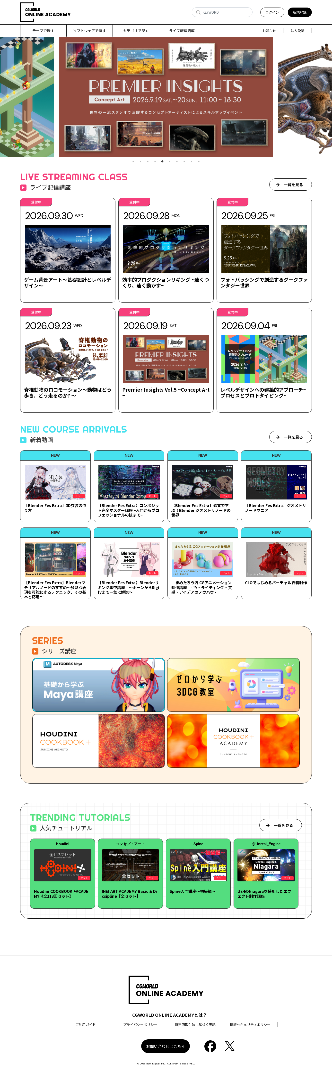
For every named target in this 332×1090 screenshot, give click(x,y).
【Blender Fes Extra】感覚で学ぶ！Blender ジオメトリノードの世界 (201, 509)
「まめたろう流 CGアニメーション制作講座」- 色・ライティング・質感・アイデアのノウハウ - (201, 587)
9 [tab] (191, 161)
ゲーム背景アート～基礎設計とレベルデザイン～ (67, 282)
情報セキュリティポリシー (250, 1024)
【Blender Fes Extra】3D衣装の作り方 (55, 507)
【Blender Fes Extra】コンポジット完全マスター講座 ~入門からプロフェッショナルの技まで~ (128, 509)
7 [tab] (177, 161)
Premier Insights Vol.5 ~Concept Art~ (166, 392)
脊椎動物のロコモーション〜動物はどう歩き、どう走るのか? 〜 (68, 392)
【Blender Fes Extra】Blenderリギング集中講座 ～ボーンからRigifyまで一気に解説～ (128, 587)
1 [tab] (133, 161)
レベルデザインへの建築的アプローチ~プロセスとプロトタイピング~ (263, 392)
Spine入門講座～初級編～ (193, 891)
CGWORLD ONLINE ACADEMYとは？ (169, 1015)
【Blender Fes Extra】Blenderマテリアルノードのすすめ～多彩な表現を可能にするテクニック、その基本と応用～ (55, 590)
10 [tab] (198, 161)
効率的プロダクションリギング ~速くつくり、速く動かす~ (165, 282)
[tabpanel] (166, 97)
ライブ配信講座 (182, 30)
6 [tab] (169, 161)
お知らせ (269, 30)
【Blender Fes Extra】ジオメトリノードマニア (275, 507)
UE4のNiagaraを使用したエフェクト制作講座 (264, 893)
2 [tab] (140, 161)
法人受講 (297, 30)
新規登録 (299, 12)
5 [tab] (162, 161)
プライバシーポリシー (140, 1024)
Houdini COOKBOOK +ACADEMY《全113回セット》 (61, 893)
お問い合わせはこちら (165, 1046)
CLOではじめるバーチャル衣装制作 (276, 582)
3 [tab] (147, 161)
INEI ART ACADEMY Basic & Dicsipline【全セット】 (129, 893)
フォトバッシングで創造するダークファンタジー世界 (264, 282)
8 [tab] (184, 161)
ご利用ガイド (85, 1024)
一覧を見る (293, 184)
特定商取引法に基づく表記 (195, 1024)
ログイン (272, 12)
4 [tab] (155, 161)
